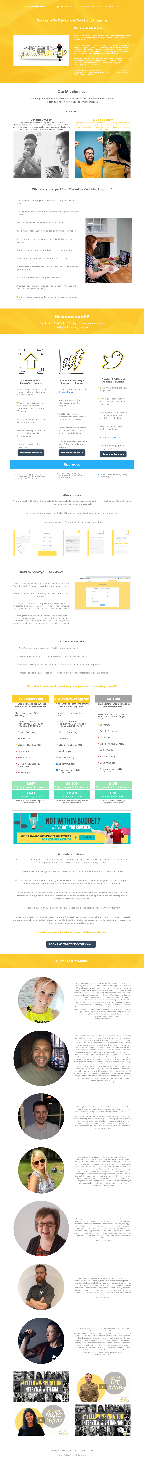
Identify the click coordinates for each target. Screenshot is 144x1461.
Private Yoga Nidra (111, 437)
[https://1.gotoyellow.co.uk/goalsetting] (72, 828)
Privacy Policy (63, 1455)
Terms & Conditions (78, 1455)
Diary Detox (67, 392)
